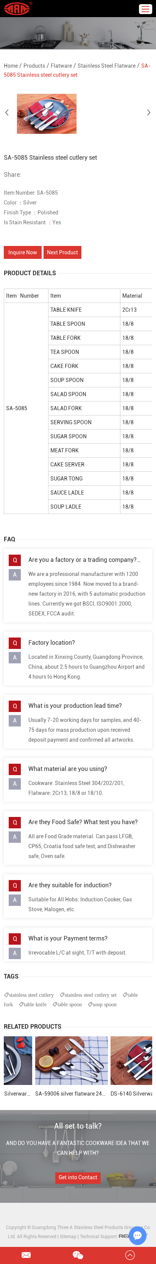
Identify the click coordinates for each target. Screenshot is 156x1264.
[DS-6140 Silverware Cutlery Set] (116, 1060)
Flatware (61, 66)
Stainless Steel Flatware (107, 66)
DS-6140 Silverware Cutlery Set (117, 1094)
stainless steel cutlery (31, 995)
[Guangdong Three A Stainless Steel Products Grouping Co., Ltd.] (18, 8)
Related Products (32, 1026)
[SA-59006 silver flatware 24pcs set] (40, 1060)
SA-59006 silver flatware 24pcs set (45, 1094)
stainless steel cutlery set (91, 995)
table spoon (70, 1004)
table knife (35, 1004)
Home (11, 66)
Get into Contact (78, 1177)
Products (34, 66)
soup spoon (105, 1004)
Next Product (62, 252)
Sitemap (68, 1236)
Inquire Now (22, 252)
